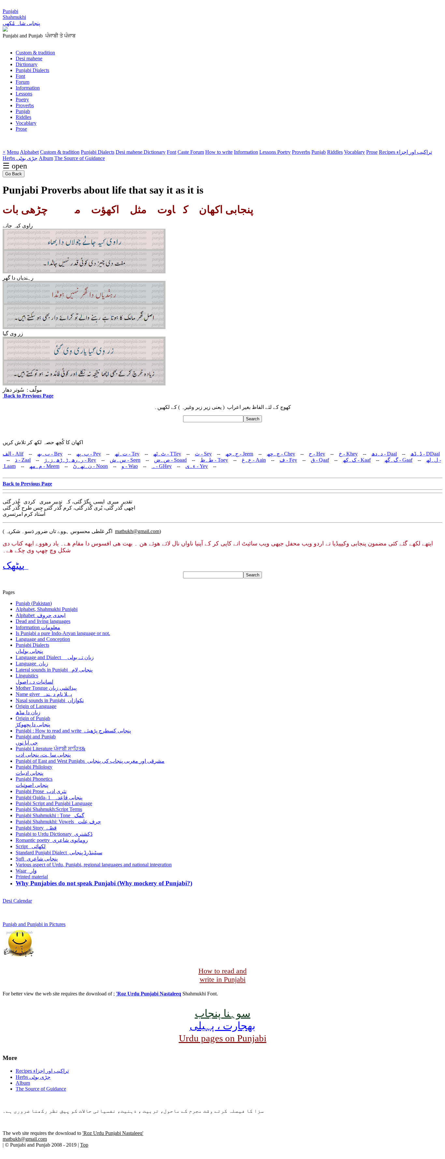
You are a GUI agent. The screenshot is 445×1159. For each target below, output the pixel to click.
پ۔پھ (88, 453)
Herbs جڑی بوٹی (20, 158)
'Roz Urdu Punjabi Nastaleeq (148, 993)
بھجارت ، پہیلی (222, 1026)
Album (46, 158)
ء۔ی (196, 466)
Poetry (22, 99)
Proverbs (25, 105)
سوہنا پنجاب (223, 1013)
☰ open (15, 166)
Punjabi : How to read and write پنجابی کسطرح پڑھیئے (73, 730)
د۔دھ (384, 453)
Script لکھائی (31, 846)
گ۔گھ (398, 460)
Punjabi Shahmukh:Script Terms (49, 809)
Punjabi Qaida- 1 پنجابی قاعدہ (49, 797)
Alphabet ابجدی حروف (40, 615)
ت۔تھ (127, 453)
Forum (22, 82)
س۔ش (125, 460)
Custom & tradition (35, 52)
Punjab (23, 111)
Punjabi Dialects (32, 70)
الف (13, 453)
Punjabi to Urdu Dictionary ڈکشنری (54, 834)
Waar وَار (26, 871)
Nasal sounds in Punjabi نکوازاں (50, 700)
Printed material (32, 876)
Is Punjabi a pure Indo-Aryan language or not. (63, 633)
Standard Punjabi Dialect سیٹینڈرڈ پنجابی (59, 852)
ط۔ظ (214, 460)
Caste (184, 152)
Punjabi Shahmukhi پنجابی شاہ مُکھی (21, 17)
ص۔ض (170, 460)
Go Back (13, 173)
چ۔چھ (281, 453)
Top (84, 1145)
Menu (13, 152)
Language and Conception (43, 639)
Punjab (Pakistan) (34, 603)
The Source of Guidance (79, 158)
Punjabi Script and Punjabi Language (54, 803)
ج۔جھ (239, 453)
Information (28, 88)
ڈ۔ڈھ (425, 453)
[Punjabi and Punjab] (5, 30)
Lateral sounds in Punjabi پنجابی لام (54, 670)
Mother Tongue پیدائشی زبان (46, 688)
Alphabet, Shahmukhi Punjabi (47, 609)
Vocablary (26, 123)
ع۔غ (254, 460)
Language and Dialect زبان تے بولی (55, 657)
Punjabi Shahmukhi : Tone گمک (50, 815)
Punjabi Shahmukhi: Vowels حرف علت (58, 821)
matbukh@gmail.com (137, 531)
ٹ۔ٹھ (167, 453)
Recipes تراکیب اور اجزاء (405, 152)
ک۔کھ (357, 460)
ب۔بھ (50, 453)
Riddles (23, 117)
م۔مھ (44, 466)
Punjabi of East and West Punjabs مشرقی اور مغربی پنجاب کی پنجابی (90, 761)
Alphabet (29, 152)
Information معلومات (38, 627)
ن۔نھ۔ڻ (90, 466)
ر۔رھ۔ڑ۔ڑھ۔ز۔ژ (70, 460)
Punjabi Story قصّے (36, 828)
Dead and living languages (43, 621)
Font (20, 76)
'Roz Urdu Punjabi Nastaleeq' (112, 1133)
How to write (219, 152)
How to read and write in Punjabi (222, 975)
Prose (21, 129)
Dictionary (26, 64)
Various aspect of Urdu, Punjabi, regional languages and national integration (94, 864)
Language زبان (32, 663)
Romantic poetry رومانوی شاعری (52, 840)
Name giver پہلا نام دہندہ (44, 694)
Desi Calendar (17, 901)
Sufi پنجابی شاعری (37, 859)
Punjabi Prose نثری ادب (41, 791)
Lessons (24, 93)
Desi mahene (29, 58)
